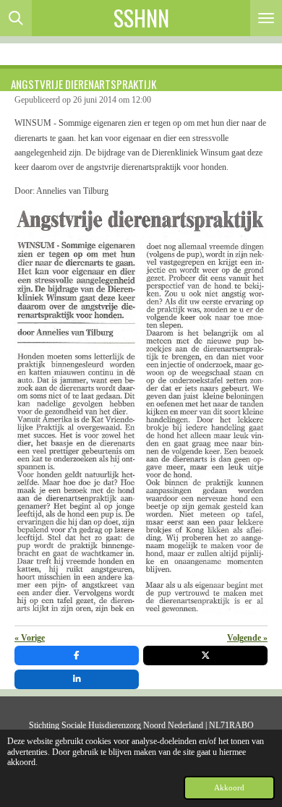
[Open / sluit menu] (266, 18)
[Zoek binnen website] (16, 18)
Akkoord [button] (229, 787)
